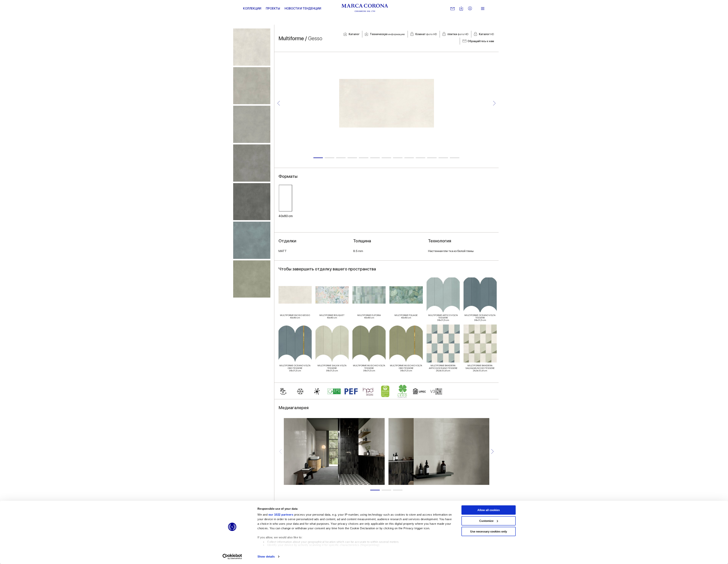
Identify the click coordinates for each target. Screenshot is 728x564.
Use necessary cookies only (488, 531)
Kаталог (354, 34)
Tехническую (387, 34)
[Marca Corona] (365, 8)
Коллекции (252, 8)
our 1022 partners (280, 514)
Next (494, 103)
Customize (486, 520)
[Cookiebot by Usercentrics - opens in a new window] (232, 556)
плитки (457, 34)
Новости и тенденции (303, 8)
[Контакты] (452, 8)
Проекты (273, 8)
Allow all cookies (488, 510)
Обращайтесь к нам (481, 41)
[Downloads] (461, 9)
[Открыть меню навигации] (482, 8)
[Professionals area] (470, 8)
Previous (278, 103)
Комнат (426, 34)
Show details (266, 556)
